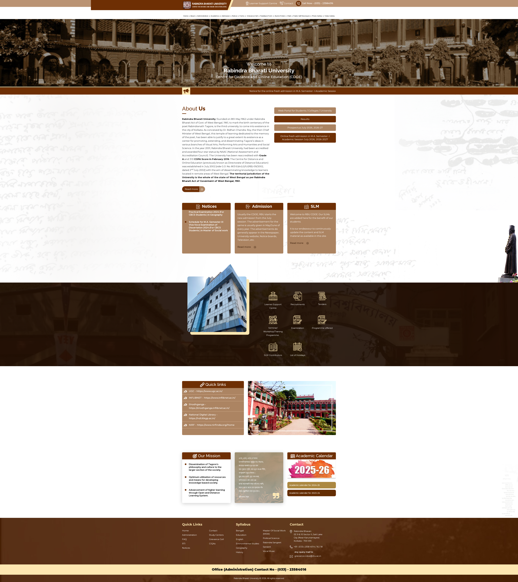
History (239, 552)
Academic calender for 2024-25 (304, 485)
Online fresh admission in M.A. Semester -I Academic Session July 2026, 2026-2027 (305, 138)
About (192, 16)
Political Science (271, 538)
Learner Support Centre (263, 3)
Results (305, 119)
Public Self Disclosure (301, 16)
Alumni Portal (280, 16)
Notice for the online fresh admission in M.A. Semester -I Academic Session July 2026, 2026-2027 (210, 91)
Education (241, 535)
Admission (226, 16)
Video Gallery (330, 16)
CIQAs (212, 543)
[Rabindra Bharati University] (205, 5)
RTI (183, 543)
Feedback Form (266, 16)
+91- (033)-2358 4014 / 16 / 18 (308, 546)
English (239, 539)
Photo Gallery (317, 16)
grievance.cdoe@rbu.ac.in (307, 556)
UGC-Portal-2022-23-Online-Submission (290, 91)
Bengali (240, 530)
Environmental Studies (247, 543)
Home (185, 16)
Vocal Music (269, 551)
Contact (288, 3)
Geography (241, 548)
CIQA (289, 16)
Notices (186, 548)
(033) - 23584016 (291, 569)
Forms (242, 16)
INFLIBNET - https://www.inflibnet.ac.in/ (212, 397)
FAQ (184, 539)
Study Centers (216, 535)
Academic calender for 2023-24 (304, 493)
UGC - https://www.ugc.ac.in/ (205, 391)
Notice (234, 16)
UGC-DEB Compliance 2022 (331, 91)
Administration (202, 16)
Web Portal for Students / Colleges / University (305, 110)
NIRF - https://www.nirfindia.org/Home (211, 425)
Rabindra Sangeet (272, 542)
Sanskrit (267, 547)
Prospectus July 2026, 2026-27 (305, 127)
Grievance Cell (252, 16)
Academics (215, 16)
